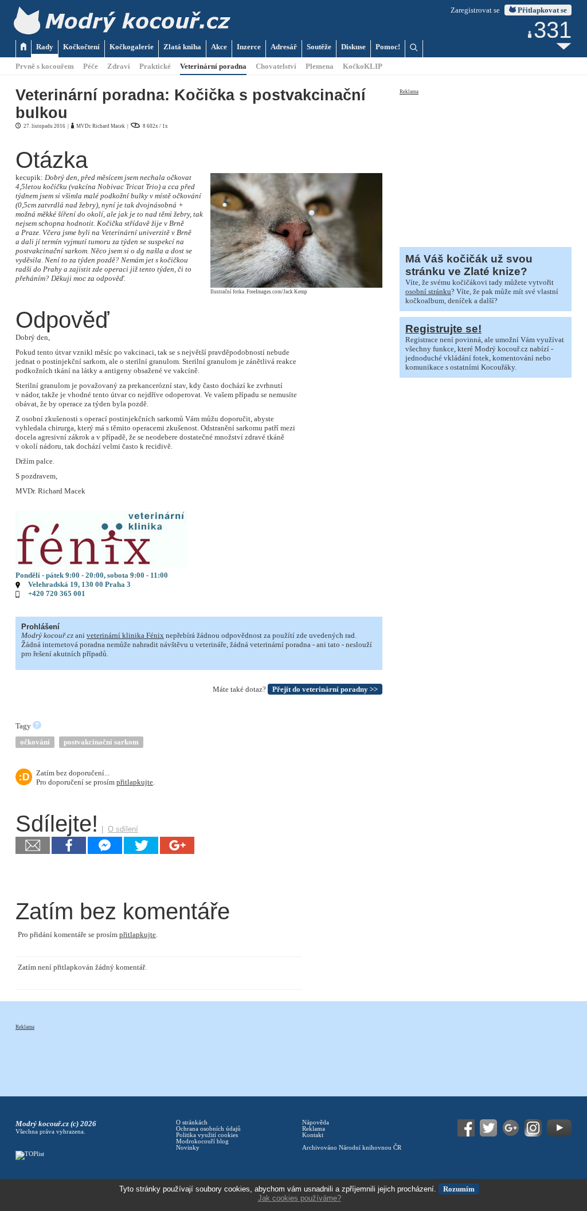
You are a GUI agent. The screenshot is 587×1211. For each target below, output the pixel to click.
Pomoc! (387, 46)
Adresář (284, 46)
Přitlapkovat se (541, 10)
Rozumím (459, 1189)
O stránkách (192, 1122)
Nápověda (315, 1122)
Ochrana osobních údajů (208, 1129)
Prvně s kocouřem (44, 66)
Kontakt (312, 1135)
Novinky (187, 1148)
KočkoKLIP (362, 66)
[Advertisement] (486, 167)
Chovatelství (276, 66)
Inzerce (249, 46)
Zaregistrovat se (475, 10)
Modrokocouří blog (202, 1141)
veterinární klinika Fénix (125, 635)
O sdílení (123, 829)
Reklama (409, 92)
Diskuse (353, 46)
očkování (35, 742)
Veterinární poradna (213, 66)
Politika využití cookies (207, 1135)
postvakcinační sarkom (101, 742)
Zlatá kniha (182, 46)
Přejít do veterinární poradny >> (325, 689)
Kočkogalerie (131, 46)
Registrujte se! (443, 329)
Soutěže (319, 46)
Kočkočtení (81, 46)
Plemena (320, 66)
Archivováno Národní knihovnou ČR (351, 1148)
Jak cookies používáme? (299, 1198)
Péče (90, 66)
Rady (44, 46)
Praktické (155, 66)
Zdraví (118, 66)
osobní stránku (428, 291)
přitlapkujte (134, 782)
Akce (219, 46)
